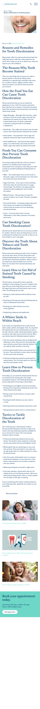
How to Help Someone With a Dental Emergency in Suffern (17, 554)
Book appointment (10, 612)
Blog (10, 11)
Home (5, 11)
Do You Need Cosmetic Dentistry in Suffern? (16, 585)
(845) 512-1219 (17, 607)
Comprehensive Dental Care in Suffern (14, 523)
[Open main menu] (36, 4)
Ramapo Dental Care (17, 43)
